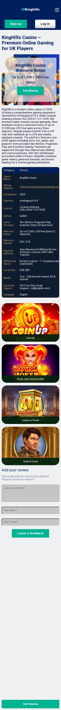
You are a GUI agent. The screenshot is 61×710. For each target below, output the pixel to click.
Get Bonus (30, 90)
